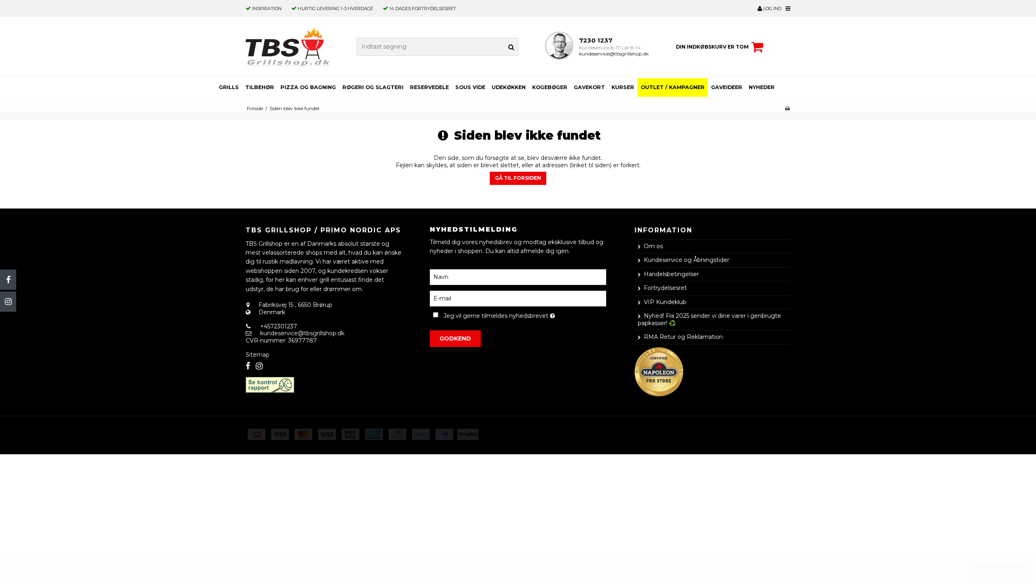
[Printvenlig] (787, 108)
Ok (997, 571)
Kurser (622, 87)
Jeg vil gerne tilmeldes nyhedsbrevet (525, 314)
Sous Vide (470, 87)
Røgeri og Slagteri (372, 87)
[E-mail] (518, 298)
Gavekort (589, 87)
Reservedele (429, 87)
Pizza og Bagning (308, 87)
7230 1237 (595, 40)
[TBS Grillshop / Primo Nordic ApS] (288, 47)
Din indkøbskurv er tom (712, 47)
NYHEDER (762, 87)
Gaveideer (726, 87)
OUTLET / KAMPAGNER (673, 87)
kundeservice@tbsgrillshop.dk (614, 54)
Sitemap (258, 354)
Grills (229, 87)
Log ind (771, 8)
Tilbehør (259, 87)
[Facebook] (8, 280)
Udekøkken (509, 87)
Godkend (455, 338)
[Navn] (518, 277)
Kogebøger (549, 87)
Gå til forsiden (518, 178)
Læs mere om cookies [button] (277, 570)
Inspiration (267, 8)
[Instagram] (8, 302)
